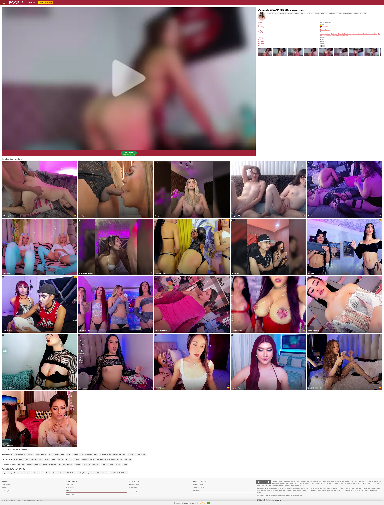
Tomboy (62, 473)
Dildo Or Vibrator (110, 459)
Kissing (125, 464)
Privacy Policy (70, 484)
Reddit (4, 487)
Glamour (55, 473)
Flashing (69, 464)
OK (208, 503)
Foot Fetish (309, 13)
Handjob (118, 464)
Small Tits (348, 36)
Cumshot (104, 464)
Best (95, 454)
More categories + (120, 473)
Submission (283, 13)
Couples (56, 454)
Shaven (328, 34)
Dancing (339, 13)
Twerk (276, 13)
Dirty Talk (34, 459)
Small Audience (19, 454)
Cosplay (44, 464)
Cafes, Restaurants (347, 13)
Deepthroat (332, 13)
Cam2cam (131, 454)
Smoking (37, 464)
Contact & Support (198, 487)
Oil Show (76, 459)
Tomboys (323, 34)
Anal (365, 13)
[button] (379, 52)
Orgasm (89, 473)
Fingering (29, 464)
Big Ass (355, 34)
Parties (302, 13)
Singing (290, 13)
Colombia (325, 26)
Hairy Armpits (80, 473)
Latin (62, 454)
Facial (111, 464)
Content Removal (198, 484)
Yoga (40, 459)
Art (361, 13)
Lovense (84, 459)
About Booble (6, 484)
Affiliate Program (134, 491)
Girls (50, 454)
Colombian (30, 454)
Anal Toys (62, 464)
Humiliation (97, 473)
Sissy (339, 34)
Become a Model (134, 484)
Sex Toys (68, 459)
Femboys (350, 34)
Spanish (327, 30)
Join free (128, 153)
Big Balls (12, 473)
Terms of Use (70, 487)
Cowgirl (85, 464)
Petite (68, 454)
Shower (26, 459)
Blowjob (91, 459)
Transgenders (370, 34)
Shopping (296, 13)
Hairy (375, 34)
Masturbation (107, 473)
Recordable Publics (105, 454)
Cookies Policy (70, 494)
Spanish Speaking (41, 454)
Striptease (21, 464)
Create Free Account (46, 3)
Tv (34, 473)
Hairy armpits (327, 36)
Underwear (270, 13)
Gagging (119, 459)
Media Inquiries (6, 491)
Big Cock (344, 34)
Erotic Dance (18, 459)
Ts (38, 473)
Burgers (356, 13)
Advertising (196, 491)
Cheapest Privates (86, 454)
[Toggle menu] (4, 2)
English (322, 30)
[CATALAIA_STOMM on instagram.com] (321, 46)
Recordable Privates (119, 454)
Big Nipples (334, 34)
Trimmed (334, 36)
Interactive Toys (140, 454)
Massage (92, 464)
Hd (12, 454)
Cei (98, 464)
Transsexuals (341, 36)
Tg (42, 473)
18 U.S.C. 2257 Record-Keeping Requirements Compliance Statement (22, 501)
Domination (316, 13)
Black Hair (76, 454)
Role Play (60, 459)
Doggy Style (324, 13)
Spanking (77, 464)
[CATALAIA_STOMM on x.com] (324, 46)
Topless (47, 459)
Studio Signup (133, 487)
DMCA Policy (70, 491)
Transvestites (362, 34)
